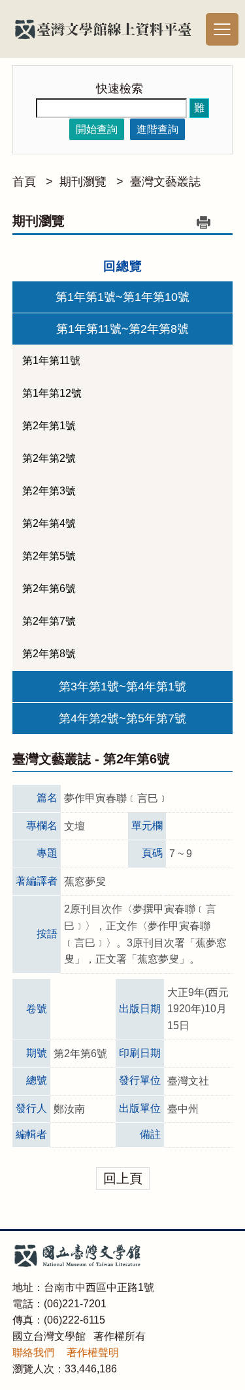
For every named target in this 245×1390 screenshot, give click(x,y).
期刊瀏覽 (82, 181)
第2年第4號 (49, 523)
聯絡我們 (33, 1352)
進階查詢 (157, 129)
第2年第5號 (49, 555)
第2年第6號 (49, 588)
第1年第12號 (52, 393)
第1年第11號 (51, 360)
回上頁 (122, 1178)
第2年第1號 (49, 425)
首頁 (24, 181)
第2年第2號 (49, 458)
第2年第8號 (49, 653)
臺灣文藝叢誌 (165, 181)
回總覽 (122, 266)
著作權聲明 (93, 1352)
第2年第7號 (49, 621)
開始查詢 (97, 129)
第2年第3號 (49, 490)
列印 (203, 222)
